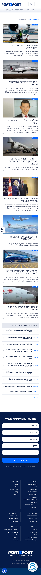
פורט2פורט (36, 20)
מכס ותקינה (33, 532)
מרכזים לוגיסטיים (13, 532)
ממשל (35, 535)
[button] (4, 571)
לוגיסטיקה (15, 537)
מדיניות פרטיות (32, 492)
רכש (17, 535)
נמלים (16, 484)
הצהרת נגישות (33, 494)
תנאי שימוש (33, 489)
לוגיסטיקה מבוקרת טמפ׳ (11, 529)
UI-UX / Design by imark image (20, 563)
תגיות (29, 20)
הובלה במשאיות (13, 513)
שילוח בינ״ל (14, 527)
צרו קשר (34, 481)
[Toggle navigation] (38, 4)
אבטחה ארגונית (32, 537)
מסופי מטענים (14, 489)
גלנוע (16, 487)
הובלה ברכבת (14, 516)
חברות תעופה (33, 513)
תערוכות (15, 540)
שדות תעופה (33, 521)
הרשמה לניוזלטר (20, 460)
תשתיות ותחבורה (13, 518)
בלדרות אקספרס (32, 516)
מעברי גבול (15, 521)
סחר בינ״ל (34, 527)
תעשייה (35, 529)
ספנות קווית (14, 481)
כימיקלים (15, 494)
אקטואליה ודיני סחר (31, 540)
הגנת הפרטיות (33, 497)
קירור (16, 492)
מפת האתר (34, 487)
